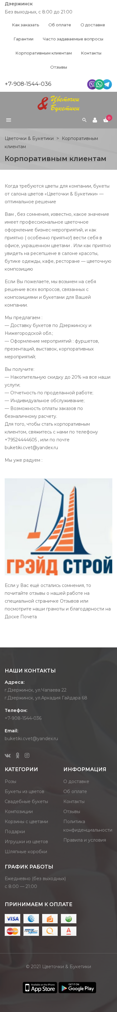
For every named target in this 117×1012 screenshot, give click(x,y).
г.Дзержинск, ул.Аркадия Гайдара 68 (46, 698)
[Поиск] (84, 120)
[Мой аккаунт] (95, 120)
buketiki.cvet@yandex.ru (31, 738)
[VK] (8, 756)
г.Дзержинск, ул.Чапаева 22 (35, 690)
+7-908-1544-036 (28, 83)
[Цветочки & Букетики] (58, 103)
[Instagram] (27, 756)
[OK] (18, 756)
